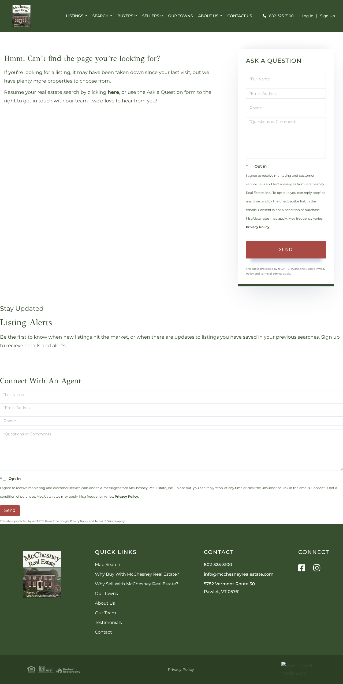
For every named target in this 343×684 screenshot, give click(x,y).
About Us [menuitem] (208, 15)
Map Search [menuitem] (107, 564)
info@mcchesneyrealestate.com (239, 574)
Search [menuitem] (100, 15)
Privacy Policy (257, 227)
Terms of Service (271, 273)
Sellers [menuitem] (150, 15)
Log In (308, 15)
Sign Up (327, 15)
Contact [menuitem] (103, 632)
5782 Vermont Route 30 (229, 588)
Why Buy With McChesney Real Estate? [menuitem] (137, 574)
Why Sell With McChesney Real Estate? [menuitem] (136, 584)
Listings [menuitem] (74, 15)
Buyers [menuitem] (125, 15)
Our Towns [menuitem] (180, 15)
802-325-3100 (281, 15)
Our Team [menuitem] (105, 613)
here (113, 92)
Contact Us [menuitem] (239, 15)
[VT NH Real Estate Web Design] (298, 669)
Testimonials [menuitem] (108, 622)
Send (286, 249)
